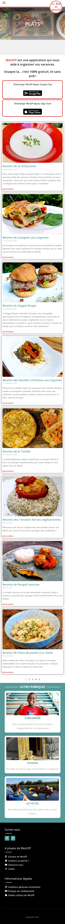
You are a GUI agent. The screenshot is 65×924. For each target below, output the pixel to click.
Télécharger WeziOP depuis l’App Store (32, 103)
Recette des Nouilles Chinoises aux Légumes (32, 380)
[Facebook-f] (7, 838)
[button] (4, 2)
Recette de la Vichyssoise (19, 166)
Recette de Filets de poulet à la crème (27, 652)
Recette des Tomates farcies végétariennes (31, 519)
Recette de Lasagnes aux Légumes (25, 237)
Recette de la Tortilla (16, 451)
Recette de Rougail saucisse (20, 584)
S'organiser (32, 718)
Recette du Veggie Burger (19, 305)
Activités (32, 803)
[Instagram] (13, 838)
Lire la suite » (8, 189)
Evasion (32, 763)
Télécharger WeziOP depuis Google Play (32, 84)
